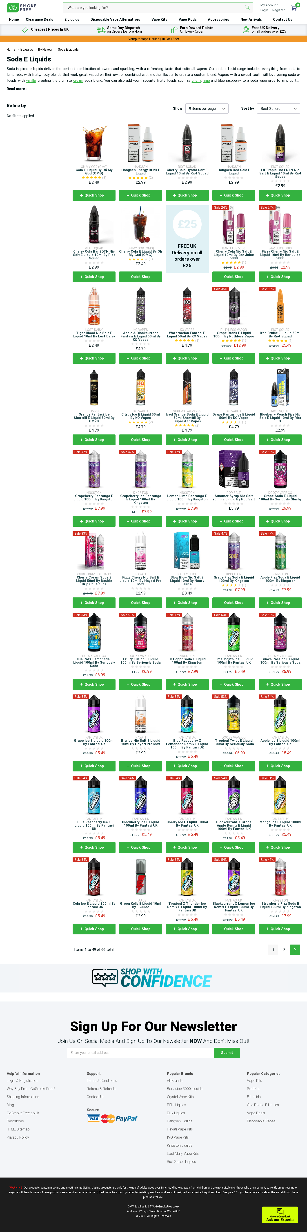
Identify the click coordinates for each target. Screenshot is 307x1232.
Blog (10, 1105)
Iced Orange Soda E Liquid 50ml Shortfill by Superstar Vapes (187, 417)
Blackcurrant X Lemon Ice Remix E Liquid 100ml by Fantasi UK (234, 907)
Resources (15, 1121)
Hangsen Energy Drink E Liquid (140, 171)
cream (78, 80)
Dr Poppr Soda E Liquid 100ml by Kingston (187, 661)
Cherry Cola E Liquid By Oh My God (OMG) (140, 253)
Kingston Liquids (179, 1145)
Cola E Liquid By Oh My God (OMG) (94, 171)
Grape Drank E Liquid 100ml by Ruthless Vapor (233, 334)
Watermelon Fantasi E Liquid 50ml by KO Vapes (187, 334)
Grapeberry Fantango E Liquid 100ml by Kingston (94, 497)
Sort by (247, 108)
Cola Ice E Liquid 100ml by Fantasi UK (94, 905)
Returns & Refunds (101, 1089)
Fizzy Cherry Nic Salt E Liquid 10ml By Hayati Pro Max (141, 580)
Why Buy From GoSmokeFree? (31, 1089)
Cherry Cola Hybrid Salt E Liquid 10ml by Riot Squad (187, 171)
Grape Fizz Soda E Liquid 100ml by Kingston (234, 579)
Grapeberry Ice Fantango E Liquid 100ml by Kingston (140, 499)
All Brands (174, 1080)
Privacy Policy (18, 1137)
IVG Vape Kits (178, 1137)
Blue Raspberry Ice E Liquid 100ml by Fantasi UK (94, 825)
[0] (294, 8)
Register (278, 10)
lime (206, 80)
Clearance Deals (39, 19)
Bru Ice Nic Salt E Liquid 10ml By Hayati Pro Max (140, 742)
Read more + (17, 89)
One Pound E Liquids (263, 1105)
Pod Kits (253, 1089)
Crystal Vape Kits (180, 1097)
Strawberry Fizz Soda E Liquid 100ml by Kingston (280, 905)
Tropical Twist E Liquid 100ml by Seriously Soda (234, 742)
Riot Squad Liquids (181, 1162)
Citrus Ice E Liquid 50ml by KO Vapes (140, 416)
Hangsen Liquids (179, 1121)
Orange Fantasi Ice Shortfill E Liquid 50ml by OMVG (94, 417)
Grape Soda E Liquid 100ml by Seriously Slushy (280, 497)
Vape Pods (188, 19)
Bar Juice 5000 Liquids (184, 1089)
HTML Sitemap (18, 1129)
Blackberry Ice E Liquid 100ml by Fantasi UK (140, 823)
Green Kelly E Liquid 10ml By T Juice (140, 905)
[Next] (295, 950)
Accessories (218, 19)
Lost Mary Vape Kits (183, 1153)
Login (264, 10)
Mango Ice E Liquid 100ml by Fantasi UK (280, 823)
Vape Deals (256, 1113)
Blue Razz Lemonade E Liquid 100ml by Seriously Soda (94, 662)
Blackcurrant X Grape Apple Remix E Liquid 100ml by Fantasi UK (233, 825)
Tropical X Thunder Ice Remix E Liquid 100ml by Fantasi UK (187, 907)
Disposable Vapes (261, 1121)
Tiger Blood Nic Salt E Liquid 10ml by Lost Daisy (94, 334)
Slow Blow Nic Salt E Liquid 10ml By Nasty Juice (187, 580)
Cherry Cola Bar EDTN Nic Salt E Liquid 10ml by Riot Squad (94, 254)
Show (177, 108)
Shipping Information (23, 1097)
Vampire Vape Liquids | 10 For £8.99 (153, 39)
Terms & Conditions (102, 1080)
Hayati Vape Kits (180, 1129)
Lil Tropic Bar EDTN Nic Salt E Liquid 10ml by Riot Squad (280, 173)
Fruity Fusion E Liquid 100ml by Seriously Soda (140, 661)
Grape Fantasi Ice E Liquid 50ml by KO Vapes (233, 416)
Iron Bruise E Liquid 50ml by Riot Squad (280, 334)
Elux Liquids (176, 1113)
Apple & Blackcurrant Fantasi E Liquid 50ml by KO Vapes (141, 336)
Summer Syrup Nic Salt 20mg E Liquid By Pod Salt (233, 497)
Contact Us (282, 19)
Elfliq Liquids (176, 1105)
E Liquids (72, 19)
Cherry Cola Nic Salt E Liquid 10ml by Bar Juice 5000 (234, 254)
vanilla (31, 80)
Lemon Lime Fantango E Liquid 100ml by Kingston (187, 497)
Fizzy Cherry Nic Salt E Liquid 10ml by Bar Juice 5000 (280, 254)
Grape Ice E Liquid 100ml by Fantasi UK (94, 742)
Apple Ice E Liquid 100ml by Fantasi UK (280, 742)
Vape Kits (159, 19)
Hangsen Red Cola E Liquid (234, 171)
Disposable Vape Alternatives (115, 19)
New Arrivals (251, 19)
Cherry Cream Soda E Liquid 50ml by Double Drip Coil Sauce (94, 580)
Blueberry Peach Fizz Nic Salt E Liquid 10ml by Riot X (280, 417)
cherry (196, 80)
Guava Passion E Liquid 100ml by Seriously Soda (280, 661)
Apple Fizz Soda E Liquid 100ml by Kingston (280, 579)
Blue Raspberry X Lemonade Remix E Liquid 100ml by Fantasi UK (187, 744)
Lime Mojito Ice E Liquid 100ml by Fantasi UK (233, 661)
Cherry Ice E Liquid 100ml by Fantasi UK (187, 823)
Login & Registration (22, 1080)
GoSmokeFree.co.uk (23, 1113)
